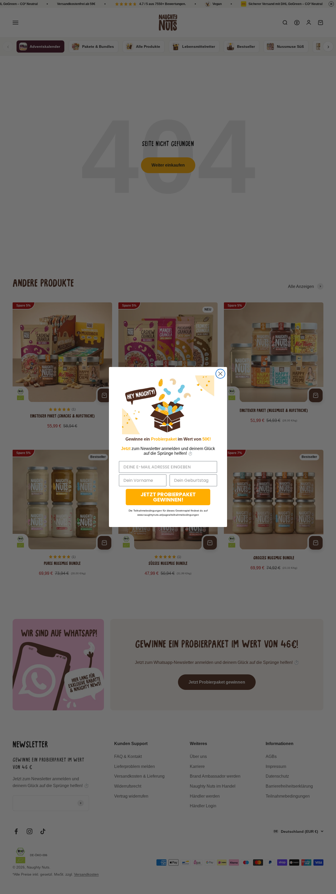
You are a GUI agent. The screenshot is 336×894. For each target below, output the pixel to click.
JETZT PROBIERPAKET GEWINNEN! (168, 497)
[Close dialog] (220, 373)
